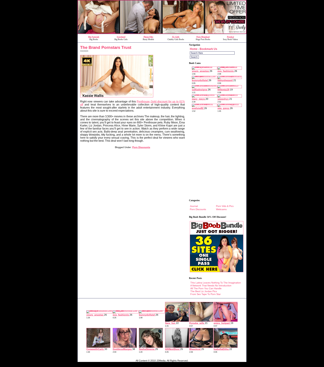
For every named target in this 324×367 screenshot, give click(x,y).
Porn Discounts (141, 147)
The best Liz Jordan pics (203, 291)
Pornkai (230, 37)
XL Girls (175, 37)
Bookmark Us (208, 49)
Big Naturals (93, 37)
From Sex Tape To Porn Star (205, 294)
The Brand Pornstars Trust (105, 47)
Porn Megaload (203, 37)
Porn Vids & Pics (225, 206)
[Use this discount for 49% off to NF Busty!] (162, 32)
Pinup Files (148, 37)
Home (193, 49)
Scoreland (121, 37)
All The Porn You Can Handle (206, 288)
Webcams (221, 209)
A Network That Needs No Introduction (210, 285)
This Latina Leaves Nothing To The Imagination (215, 282)
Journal (194, 206)
